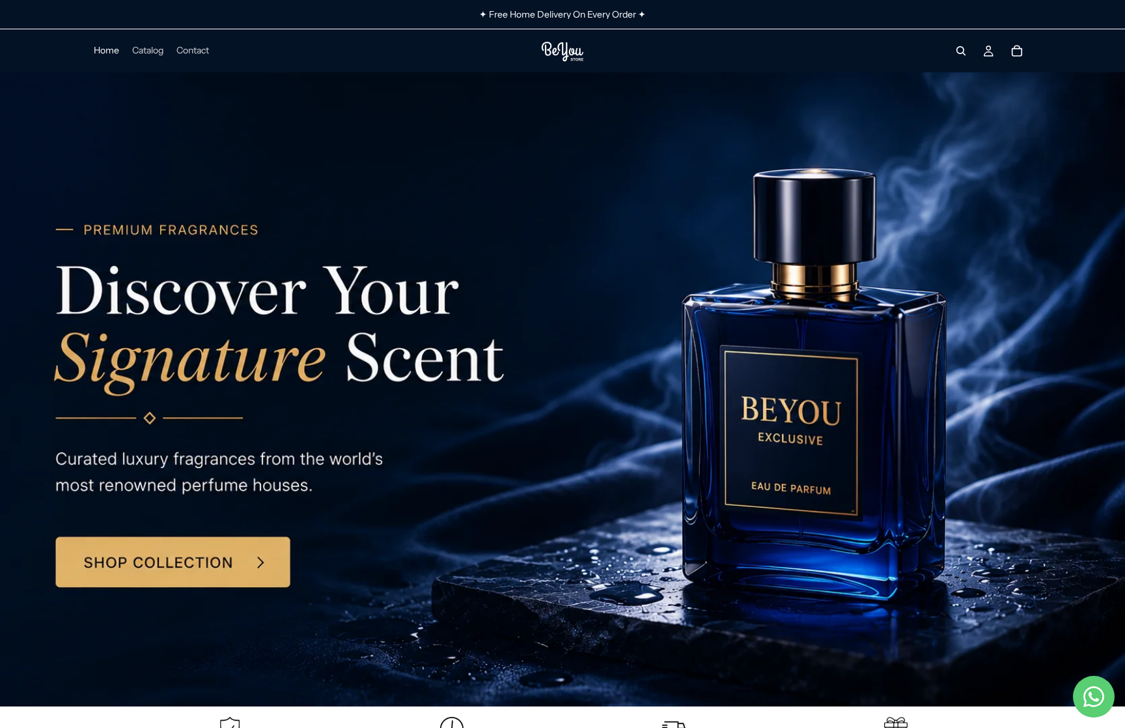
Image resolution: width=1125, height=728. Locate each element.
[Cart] (1017, 50)
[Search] (961, 50)
